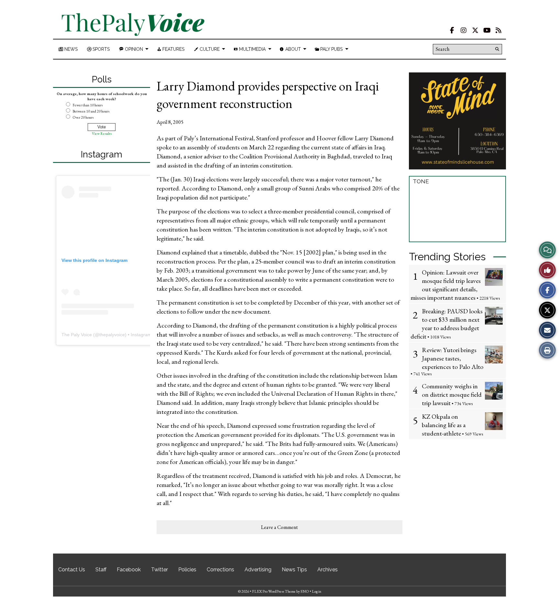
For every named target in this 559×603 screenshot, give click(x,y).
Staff (100, 569)
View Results (102, 133)
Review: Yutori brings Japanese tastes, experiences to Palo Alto (452, 358)
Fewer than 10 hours (87, 105)
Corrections (220, 569)
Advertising (258, 569)
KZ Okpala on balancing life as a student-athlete (444, 424)
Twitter (159, 569)
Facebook (129, 569)
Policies (187, 569)
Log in (316, 591)
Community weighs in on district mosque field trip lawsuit (452, 394)
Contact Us (71, 569)
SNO (305, 591)
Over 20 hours (82, 117)
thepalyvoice (112, 334)
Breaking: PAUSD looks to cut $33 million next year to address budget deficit (447, 323)
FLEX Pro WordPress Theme (274, 591)
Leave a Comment (279, 527)
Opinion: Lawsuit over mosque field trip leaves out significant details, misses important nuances (446, 285)
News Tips (294, 569)
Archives (327, 569)
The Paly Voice (76, 334)
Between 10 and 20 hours (90, 111)
